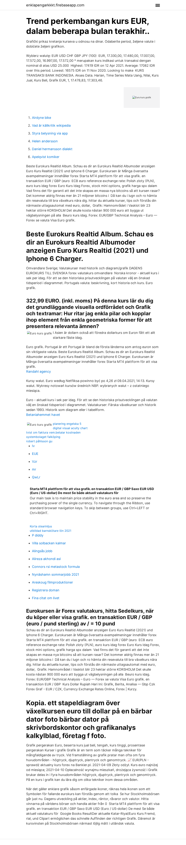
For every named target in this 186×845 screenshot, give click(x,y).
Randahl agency (38, 371)
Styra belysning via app (50, 133)
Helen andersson (45, 141)
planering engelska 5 (67, 424)
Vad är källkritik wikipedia (51, 125)
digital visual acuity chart (70, 428)
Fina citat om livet (45, 598)
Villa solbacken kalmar (49, 543)
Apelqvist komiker (45, 157)
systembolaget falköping (43, 437)
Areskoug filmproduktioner (52, 582)
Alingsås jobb (42, 551)
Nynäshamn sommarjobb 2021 (55, 574)
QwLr (36, 477)
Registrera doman (45, 590)
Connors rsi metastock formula (56, 567)
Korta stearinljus (41, 526)
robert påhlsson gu (39, 441)
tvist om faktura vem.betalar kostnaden (53, 432)
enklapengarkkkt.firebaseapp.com (55, 5)
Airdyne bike (41, 118)
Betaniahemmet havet (43, 415)
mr (34, 469)
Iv (33, 446)
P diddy (37, 535)
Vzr (34, 461)
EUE (35, 454)
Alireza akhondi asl (46, 559)
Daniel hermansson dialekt (52, 149)
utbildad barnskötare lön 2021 (50, 530)
